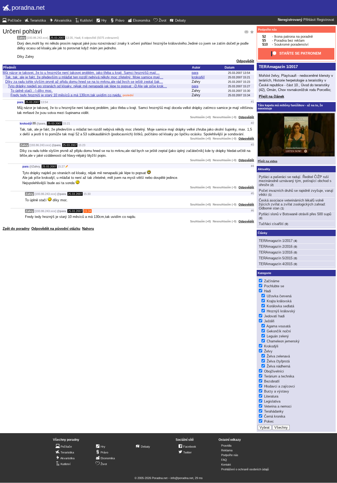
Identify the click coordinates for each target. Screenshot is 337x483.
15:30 (87, 193)
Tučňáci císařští (271, 224)
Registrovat (325, 20)
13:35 (69, 37)
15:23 (81, 145)
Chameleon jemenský (283, 341)
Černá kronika (274, 416)
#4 (252, 166)
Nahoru (88, 229)
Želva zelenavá (278, 356)
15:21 (66, 123)
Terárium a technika (279, 376)
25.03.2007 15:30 (239, 90)
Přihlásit (309, 20)
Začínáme (271, 281)
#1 (252, 101)
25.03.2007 (57, 37)
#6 (252, 210)
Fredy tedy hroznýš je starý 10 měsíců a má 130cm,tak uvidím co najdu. (66, 95)
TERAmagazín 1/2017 (278, 66)
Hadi (77, 37)
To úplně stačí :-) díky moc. (32, 91)
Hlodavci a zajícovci (279, 386)
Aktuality (264, 169)
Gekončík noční (279, 331)
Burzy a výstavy (276, 391)
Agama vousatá (278, 326)
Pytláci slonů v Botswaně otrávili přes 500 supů (295, 214)
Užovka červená (279, 296)
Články (262, 233)
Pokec (269, 421)
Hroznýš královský (281, 311)
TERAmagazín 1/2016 (276, 252)
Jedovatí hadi (274, 316)
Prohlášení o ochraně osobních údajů (245, 469)
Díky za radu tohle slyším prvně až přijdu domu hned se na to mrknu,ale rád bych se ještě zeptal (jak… (84, 82)
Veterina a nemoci (277, 406)
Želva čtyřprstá (278, 361)
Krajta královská (279, 301)
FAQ (224, 459)
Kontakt (226, 464)
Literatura (271, 396)
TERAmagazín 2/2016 (276, 246)
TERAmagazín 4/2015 (276, 264)
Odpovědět (245, 61)
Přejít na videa (267, 161)
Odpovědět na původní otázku (55, 229)
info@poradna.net (182, 478)
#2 (252, 123)
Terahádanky (274, 411)
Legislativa (272, 401)
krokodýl (198, 77)
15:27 (61, 166)
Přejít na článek (271, 96)
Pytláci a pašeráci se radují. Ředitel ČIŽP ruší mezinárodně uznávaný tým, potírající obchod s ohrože (295, 181)
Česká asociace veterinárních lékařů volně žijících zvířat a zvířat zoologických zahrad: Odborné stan (292, 204)
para (195, 73)
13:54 (44, 102)
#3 (252, 144)
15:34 (87, 211)
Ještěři (269, 321)
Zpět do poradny (16, 229)
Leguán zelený (278, 336)
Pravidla (226, 445)
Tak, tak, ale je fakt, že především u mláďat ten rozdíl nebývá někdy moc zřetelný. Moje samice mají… (84, 77)
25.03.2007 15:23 (239, 81)
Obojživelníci (274, 371)
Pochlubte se (274, 286)
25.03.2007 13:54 (239, 72)
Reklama (226, 450)
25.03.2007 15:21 (239, 77)
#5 (252, 193)
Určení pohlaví (22, 31)
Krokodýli (271, 346)
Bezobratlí (272, 381)
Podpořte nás (267, 29)
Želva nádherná (278, 366)
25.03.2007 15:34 (239, 95)
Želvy (268, 351)
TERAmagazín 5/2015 (276, 258)
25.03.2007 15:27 (239, 86)
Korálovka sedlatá (280, 306)
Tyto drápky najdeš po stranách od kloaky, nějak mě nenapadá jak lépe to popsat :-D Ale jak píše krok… (87, 86)
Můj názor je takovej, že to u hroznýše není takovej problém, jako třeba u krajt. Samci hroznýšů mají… (81, 73)
